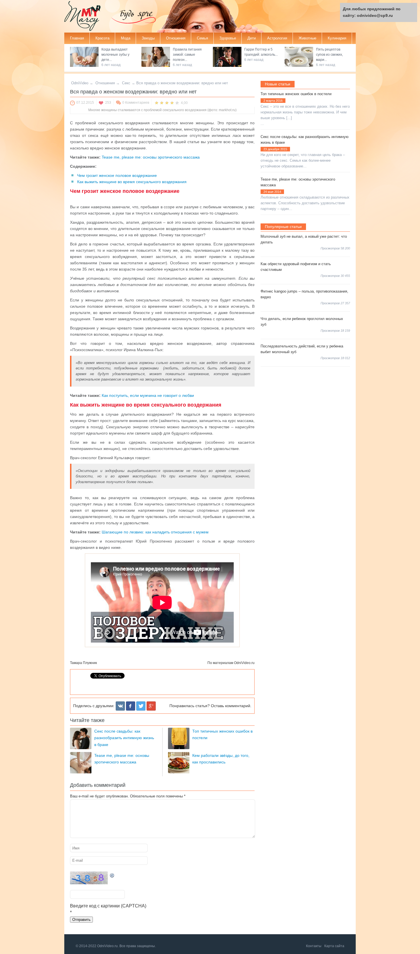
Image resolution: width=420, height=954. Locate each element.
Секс (126, 83)
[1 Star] (156, 103)
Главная (77, 38)
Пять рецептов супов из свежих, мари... (329, 54)
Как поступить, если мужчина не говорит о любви (148, 395)
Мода (125, 38)
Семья (202, 38)
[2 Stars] (161, 103)
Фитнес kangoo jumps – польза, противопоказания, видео (304, 294)
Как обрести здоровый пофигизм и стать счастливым (296, 267)
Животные (307, 38)
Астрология (277, 38)
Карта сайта (334, 946)
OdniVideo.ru (244, 663)
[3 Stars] (166, 103)
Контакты (313, 946)
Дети (251, 38)
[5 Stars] (177, 103)
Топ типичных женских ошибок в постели (296, 94)
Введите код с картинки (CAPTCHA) (108, 905)
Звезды (148, 38)
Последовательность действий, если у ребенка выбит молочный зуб (302, 349)
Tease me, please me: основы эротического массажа (151, 157)
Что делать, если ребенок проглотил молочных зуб (302, 322)
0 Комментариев (135, 103)
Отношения (175, 38)
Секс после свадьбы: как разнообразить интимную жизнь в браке (124, 738)
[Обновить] (112, 874)
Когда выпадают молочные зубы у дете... (115, 54)
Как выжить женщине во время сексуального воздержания (132, 181)
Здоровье (227, 38)
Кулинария (337, 38)
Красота (102, 38)
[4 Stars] (172, 103)
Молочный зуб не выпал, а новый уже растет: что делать (304, 239)
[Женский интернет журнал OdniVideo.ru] (87, 17)
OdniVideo (79, 83)
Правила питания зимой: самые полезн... (187, 54)
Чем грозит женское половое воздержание (117, 175)
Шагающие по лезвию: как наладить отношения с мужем (155, 532)
